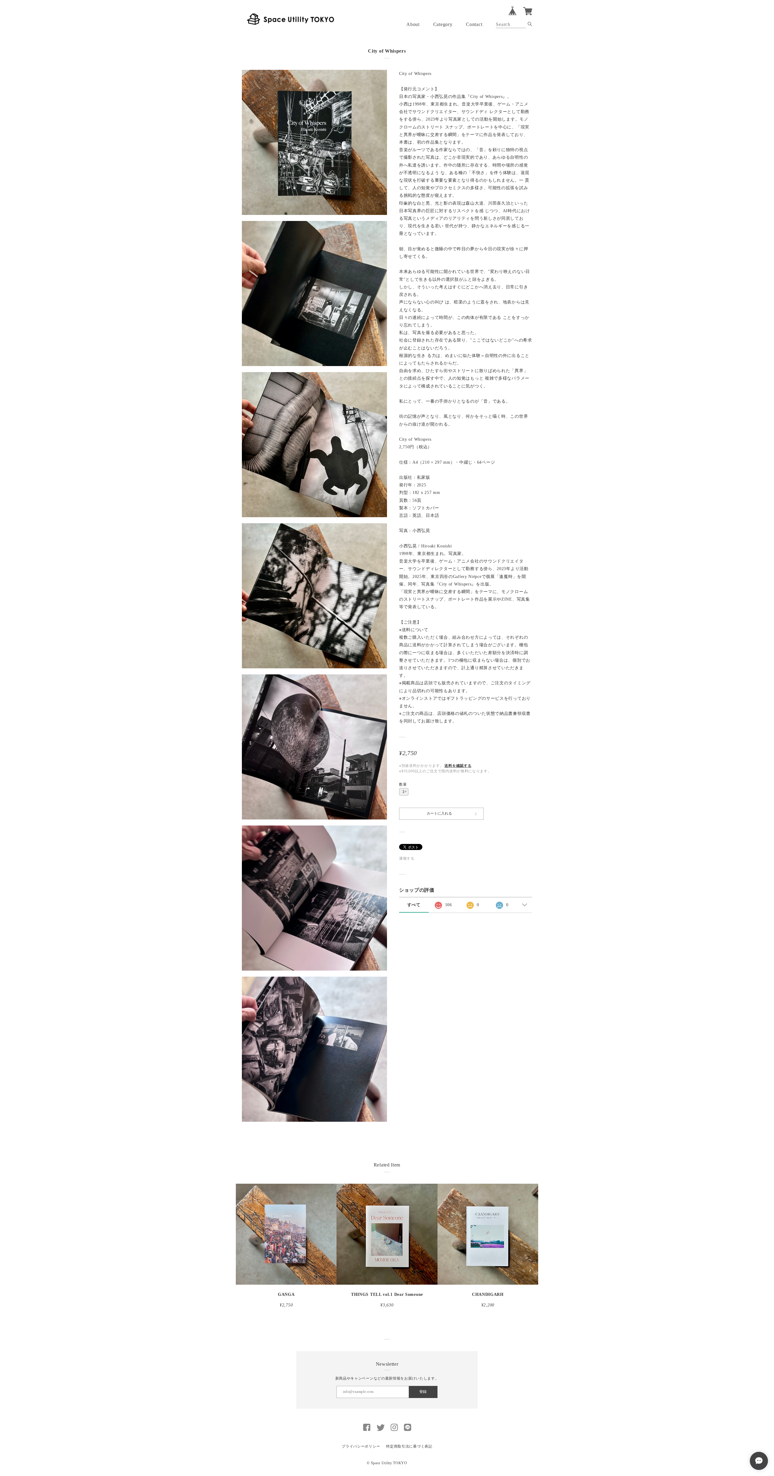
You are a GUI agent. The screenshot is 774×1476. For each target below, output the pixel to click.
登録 (423, 1392)
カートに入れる (439, 813)
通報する (407, 858)
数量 (403, 784)
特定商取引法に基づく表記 (409, 1446)
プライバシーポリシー (361, 1446)
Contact (474, 24)
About (413, 24)
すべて (414, 905)
